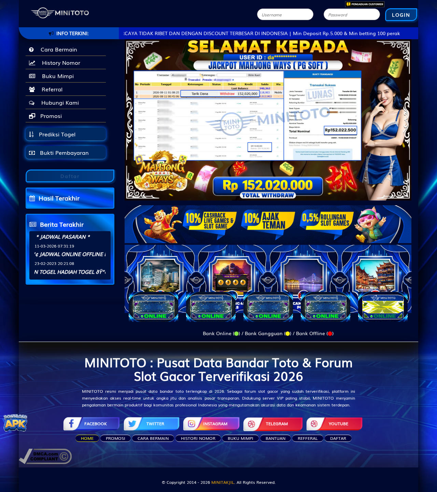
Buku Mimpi (56, 76)
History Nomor (59, 62)
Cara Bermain (57, 49)
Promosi (50, 115)
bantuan (275, 438)
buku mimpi (240, 438)
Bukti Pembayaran (63, 152)
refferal (308, 438)
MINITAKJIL (222, 482)
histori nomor (198, 438)
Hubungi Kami (58, 102)
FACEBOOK (95, 423)
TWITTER (155, 423)
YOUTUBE (338, 423)
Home (87, 438)
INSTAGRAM (215, 423)
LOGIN (401, 14)
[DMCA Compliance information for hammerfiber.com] (45, 455)
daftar (338, 438)
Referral (50, 89)
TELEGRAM (277, 423)
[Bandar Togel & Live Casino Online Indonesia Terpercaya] (268, 220)
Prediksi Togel (56, 134)
